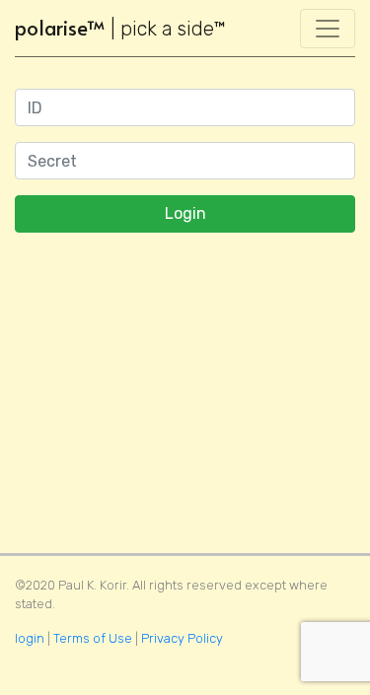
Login (185, 213)
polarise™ (120, 27)
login (29, 638)
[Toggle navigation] (327, 28)
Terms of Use (92, 638)
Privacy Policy (182, 638)
